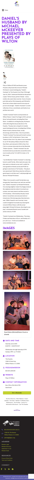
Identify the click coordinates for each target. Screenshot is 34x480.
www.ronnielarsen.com (9, 223)
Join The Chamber (23, 404)
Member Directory (6, 446)
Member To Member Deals (22, 400)
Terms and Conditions (7, 460)
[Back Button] (4, 73)
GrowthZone (26, 478)
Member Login (5, 444)
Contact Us (24, 402)
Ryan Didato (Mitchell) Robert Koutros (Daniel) (16, 333)
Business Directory (10, 398)
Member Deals (5, 450)
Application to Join (6, 448)
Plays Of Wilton (9, 378)
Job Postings (17, 402)
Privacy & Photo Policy (7, 458)
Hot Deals (12, 400)
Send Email (8, 387)
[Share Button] (5, 82)
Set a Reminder (17, 393)
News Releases (20, 398)
